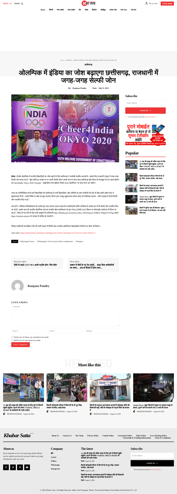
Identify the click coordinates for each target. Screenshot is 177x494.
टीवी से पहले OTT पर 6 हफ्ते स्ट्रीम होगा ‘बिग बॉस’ (35, 265)
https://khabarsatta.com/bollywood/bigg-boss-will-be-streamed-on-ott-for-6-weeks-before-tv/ (57, 233)
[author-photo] (4, 413)
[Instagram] (13, 467)
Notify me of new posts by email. (27, 340)
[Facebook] (58, 168)
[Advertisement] (88, 32)
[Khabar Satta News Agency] (89, 3)
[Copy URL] (87, 168)
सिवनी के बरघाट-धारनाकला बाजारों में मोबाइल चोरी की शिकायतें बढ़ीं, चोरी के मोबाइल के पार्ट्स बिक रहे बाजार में (152, 188)
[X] (63, 168)
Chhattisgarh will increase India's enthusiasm (55, 241)
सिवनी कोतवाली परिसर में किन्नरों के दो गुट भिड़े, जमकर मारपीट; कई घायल (64, 406)
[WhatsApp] (75, 168)
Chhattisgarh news (27, 241)
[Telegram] (81, 168)
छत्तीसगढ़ (69, 60)
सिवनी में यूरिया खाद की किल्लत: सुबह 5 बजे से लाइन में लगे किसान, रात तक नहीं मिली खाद (152, 210)
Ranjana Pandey (80, 88)
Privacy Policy (150, 117)
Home (62, 60)
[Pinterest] (69, 168)
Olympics (79, 241)
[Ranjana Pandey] (17, 286)
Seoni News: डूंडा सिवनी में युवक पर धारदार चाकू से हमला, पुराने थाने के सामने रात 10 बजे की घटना (152, 199)
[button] (19, 3)
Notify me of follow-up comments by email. (31, 337)
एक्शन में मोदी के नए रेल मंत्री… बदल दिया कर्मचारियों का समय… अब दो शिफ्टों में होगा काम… (92, 266)
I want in (144, 111)
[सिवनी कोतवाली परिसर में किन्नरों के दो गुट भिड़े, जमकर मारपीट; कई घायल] (131, 177)
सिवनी (82, 461)
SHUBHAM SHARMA (14, 414)
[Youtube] (27, 467)
